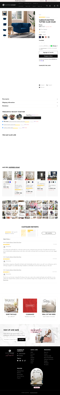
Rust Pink (46, 37)
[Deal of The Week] (49, 306)
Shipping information (8, 102)
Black (43, 37)
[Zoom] (21, 24)
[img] (6, 244)
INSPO (34, 6)
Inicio (40, 14)
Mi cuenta (46, 364)
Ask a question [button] (48, 233)
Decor (35, 3)
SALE (39, 6)
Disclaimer (5, 106)
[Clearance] (30, 306)
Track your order (47, 355)
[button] (42, 17)
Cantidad (41, 40)
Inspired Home (14, 167)
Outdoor (21, 6)
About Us (46, 352)
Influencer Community (48, 359)
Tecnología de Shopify (33, 392)
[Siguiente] (4, 37)
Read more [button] (5, 280)
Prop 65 (18, 378)
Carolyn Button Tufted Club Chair (13, 242)
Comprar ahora (48, 56)
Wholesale (46, 362)
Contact (46, 354)
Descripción (5, 99)
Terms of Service (20, 376)
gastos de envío (44, 48)
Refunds (19, 372)
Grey (49, 37)
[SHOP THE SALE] (11, 306)
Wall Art (28, 6)
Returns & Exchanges (48, 357)
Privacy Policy (20, 374)
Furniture (27, 3)
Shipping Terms (20, 370)
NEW (20, 3)
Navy (40, 37)
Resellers (46, 361)
